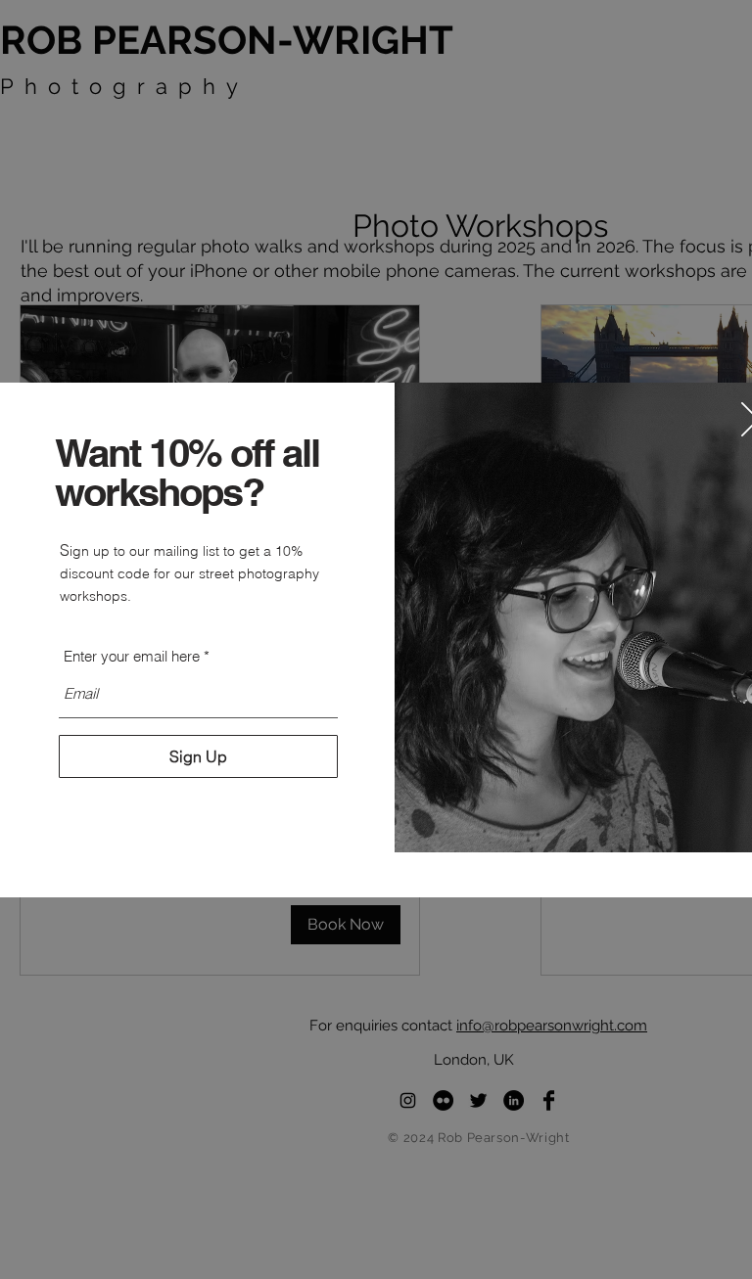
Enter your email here (132, 656)
